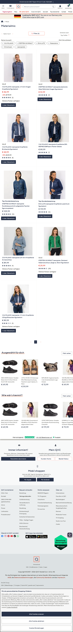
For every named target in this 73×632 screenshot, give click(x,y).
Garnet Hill (24, 585)
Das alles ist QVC (61, 496)
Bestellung (22, 493)
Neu (15, 12)
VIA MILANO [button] (8, 43)
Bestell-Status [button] (63, 459)
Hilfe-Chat (4, 493)
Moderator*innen (61, 514)
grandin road (31, 585)
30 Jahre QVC (24, 12)
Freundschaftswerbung (45, 502)
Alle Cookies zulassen (36, 614)
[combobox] (37, 6)
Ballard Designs (9, 585)
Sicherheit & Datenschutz (27, 517)
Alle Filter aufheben (65, 40)
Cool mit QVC (36, 12)
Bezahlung (22, 508)
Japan (45, 567)
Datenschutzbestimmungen (23, 577)
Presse (3, 508)
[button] (3, 7)
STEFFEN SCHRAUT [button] (25, 43)
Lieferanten (4, 511)
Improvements (40, 585)
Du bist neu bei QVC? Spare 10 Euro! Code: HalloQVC (36, 2)
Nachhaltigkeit (60, 499)
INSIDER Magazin (43, 493)
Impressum (61, 577)
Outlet (58, 524)
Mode (70, 12)
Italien (41, 567)
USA (27, 567)
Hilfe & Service (23, 523)
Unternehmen (60, 493)
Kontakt (3, 496)
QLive (3, 505)
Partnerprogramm (43, 506)
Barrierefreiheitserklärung (64, 502)
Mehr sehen (67, 353)
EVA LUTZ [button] (41, 43)
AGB (9, 577)
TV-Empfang (60, 518)
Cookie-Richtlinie (11, 607)
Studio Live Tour (61, 521)
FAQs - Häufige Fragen (26, 520)
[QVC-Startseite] (2, 22)
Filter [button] (36, 33)
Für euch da (41, 509)
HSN (2, 585)
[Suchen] (53, 6)
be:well (45, 12)
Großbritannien (34, 567)
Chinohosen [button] (8, 47)
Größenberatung (24, 499)
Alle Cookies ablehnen (36, 621)
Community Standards (44, 577)
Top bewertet (54, 12)
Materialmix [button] (54, 43)
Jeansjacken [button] (21, 47)
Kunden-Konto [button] (46, 459)
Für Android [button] (45, 480)
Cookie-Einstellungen (36, 628)
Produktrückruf (5, 514)
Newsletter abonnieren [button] (18, 459)
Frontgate (17, 585)
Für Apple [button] (27, 480)
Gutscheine (41, 499)
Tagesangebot (7, 12)
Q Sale (63, 12)
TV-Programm (42, 496)
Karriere (58, 511)
